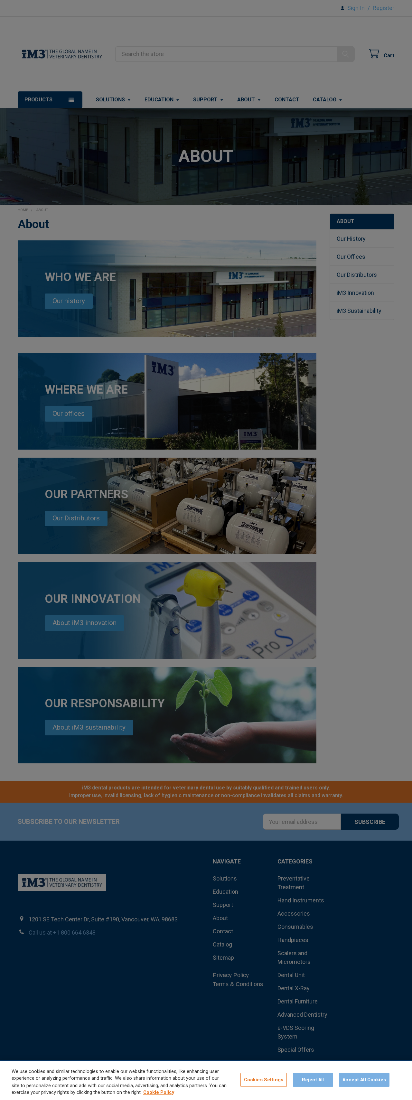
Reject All (313, 1080)
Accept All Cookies (364, 1080)
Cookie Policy (158, 1092)
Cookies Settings (263, 1080)
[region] (206, 1080)
